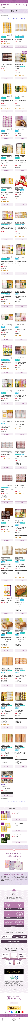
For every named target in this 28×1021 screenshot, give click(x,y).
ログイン (16, 5)
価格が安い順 (13, 18)
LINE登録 (23, 5)
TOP (1, 7)
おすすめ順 (6, 18)
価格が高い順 (21, 18)
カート (20, 5)
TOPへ (14, 1002)
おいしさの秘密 (14, 1020)
